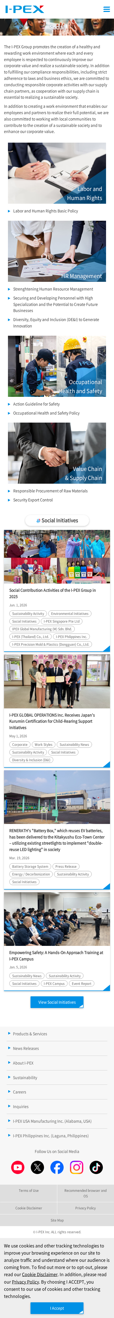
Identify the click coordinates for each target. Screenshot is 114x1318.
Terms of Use (29, 1190)
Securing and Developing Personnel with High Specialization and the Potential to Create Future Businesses (55, 304)
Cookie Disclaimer (40, 1274)
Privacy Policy (25, 1281)
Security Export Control (33, 499)
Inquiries (21, 1106)
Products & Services (30, 1033)
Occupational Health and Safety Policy (46, 412)
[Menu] (106, 9)
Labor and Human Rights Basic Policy (45, 210)
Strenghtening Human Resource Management (53, 288)
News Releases (26, 1048)
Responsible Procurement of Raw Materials (50, 490)
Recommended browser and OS (85, 1193)
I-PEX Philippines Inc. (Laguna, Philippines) (51, 1135)
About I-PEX (23, 1062)
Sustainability (25, 1077)
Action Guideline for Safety (36, 403)
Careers (19, 1091)
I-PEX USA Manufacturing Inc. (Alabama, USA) (52, 1121)
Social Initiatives (59, 520)
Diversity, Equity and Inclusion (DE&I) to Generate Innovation (56, 322)
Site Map (57, 1220)
